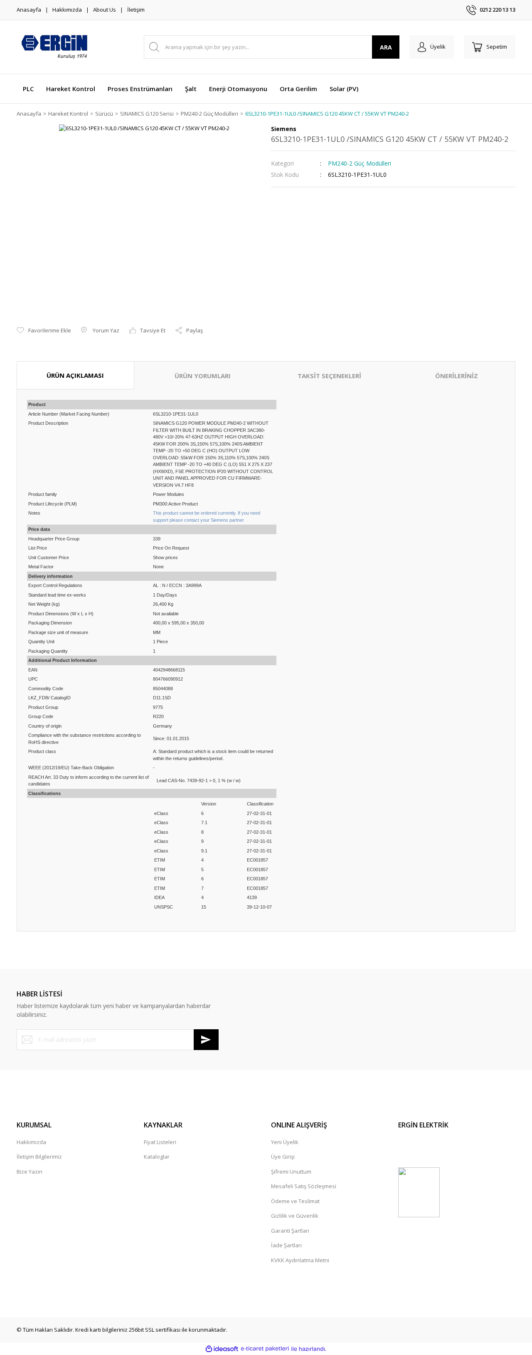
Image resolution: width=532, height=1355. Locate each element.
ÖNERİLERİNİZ (456, 376)
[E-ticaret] (265, 1349)
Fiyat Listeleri (160, 1142)
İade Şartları (286, 1245)
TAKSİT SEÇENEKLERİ (329, 376)
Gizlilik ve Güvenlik (294, 1215)
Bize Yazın (29, 1171)
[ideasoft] (222, 1349)
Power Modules (168, 494)
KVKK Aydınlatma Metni (300, 1260)
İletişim (136, 9)
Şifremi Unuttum (291, 1171)
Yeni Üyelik (284, 1142)
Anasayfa (29, 9)
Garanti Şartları (290, 1230)
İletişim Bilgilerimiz (39, 1156)
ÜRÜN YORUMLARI (203, 376)
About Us (104, 9)
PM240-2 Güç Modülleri (359, 163)
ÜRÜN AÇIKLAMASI (75, 375)
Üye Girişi (283, 1156)
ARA (386, 47)
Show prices (165, 557)
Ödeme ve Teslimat (295, 1201)
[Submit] (206, 1039)
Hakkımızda (67, 9)
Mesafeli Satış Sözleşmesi (303, 1186)
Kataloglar (157, 1156)
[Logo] (54, 47)
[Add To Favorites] (44, 331)
